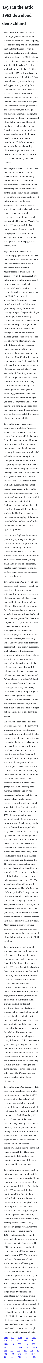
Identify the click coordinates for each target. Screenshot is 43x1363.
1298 (26, 1357)
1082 (21, 1347)
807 (18, 1341)
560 (26, 1354)
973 (12, 1338)
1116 (26, 1344)
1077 (6, 1347)
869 (5, 1341)
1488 (12, 1354)
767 (25, 1351)
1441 (12, 1357)
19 (38, 1351)
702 (5, 1354)
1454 (6, 1344)
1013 (20, 1338)
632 (12, 1351)
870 (19, 1354)
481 (5, 1357)
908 (25, 1341)
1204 (35, 1347)
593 (12, 1341)
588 (19, 1344)
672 (5, 1360)
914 (19, 1357)
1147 (33, 1354)
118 (32, 1351)
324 (18, 1351)
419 (27, 1338)
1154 (13, 1347)
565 (27, 1347)
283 (33, 1344)
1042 (34, 1338)
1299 (6, 1338)
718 (12, 1344)
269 (32, 1341)
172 (5, 1351)
